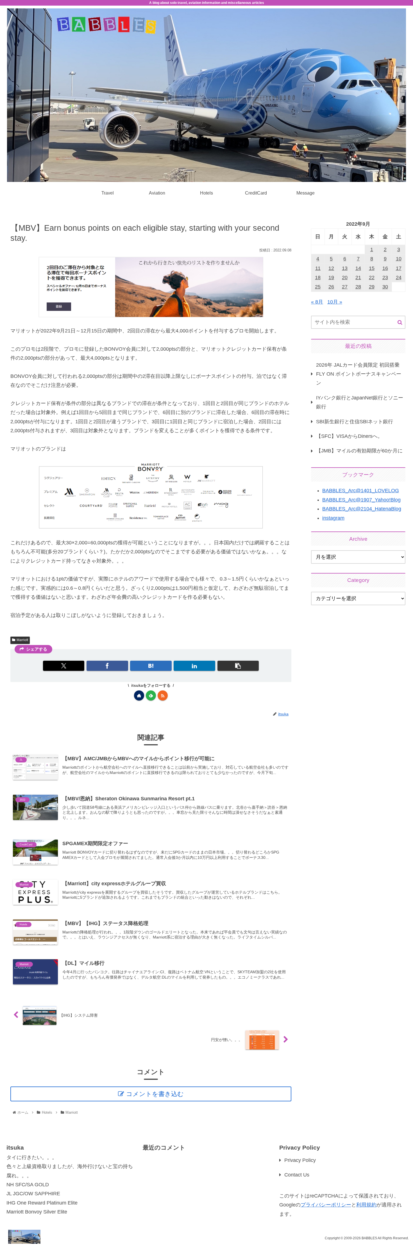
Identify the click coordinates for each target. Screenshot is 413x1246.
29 (372, 287)
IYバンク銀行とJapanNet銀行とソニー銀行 (359, 402)
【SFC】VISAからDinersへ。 (349, 436)
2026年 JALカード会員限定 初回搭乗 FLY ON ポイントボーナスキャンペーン (358, 374)
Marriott (22, 640)
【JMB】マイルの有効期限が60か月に (359, 451)
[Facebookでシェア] (107, 666)
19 (331, 277)
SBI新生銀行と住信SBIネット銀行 (354, 421)
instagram (333, 518)
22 (372, 277)
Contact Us (296, 1175)
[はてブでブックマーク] (150, 666)
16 (385, 268)
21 (358, 277)
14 (358, 268)
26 (331, 287)
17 (398, 268)
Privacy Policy (300, 1160)
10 (398, 259)
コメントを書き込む (155, 1093)
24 (398, 277)
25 (318, 287)
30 (385, 287)
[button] (238, 666)
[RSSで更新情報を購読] (163, 695)
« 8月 (317, 302)
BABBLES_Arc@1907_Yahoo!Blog (361, 500)
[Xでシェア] (63, 666)
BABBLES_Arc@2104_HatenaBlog (361, 509)
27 (345, 287)
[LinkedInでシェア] (194, 666)
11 (318, 268)
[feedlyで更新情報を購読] (151, 695)
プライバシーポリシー (326, 1205)
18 (318, 277)
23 (385, 277)
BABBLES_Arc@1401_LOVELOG (360, 490)
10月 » (334, 302)
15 (372, 268)
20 (345, 277)
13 (345, 268)
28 (358, 287)
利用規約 (366, 1205)
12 (331, 268)
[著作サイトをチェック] (139, 695)
